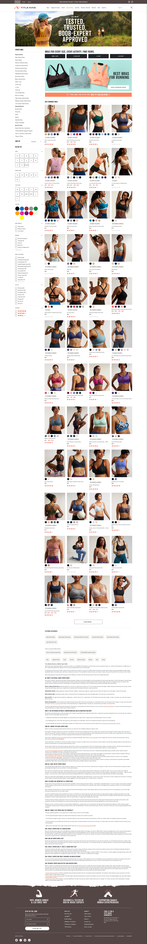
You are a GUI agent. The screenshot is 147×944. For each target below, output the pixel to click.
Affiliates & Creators (70, 921)
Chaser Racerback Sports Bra (74, 183)
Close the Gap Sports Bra (51, 759)
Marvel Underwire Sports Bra (96, 226)
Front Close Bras (94, 737)
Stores (29, 2)
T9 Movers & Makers (70, 924)
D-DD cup (77, 56)
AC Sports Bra (70, 312)
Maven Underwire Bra (50, 438)
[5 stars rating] (20, 311)
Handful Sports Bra (94, 140)
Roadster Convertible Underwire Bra (98, 607)
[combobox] (123, 7)
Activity (77, 7)
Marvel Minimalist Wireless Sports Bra (54, 567)
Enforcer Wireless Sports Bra (96, 395)
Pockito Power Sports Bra (52, 873)
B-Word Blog (68, 919)
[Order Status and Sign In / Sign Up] (129, 2)
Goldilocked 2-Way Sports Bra (96, 352)
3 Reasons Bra (48, 355)
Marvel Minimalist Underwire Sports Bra (122, 309)
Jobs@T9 (67, 916)
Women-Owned (85, 7)
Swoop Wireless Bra (117, 441)
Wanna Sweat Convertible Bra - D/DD (98, 441)
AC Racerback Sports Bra (118, 607)
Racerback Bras (19, 76)
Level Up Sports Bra (117, 226)
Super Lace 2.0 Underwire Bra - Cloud (98, 528)
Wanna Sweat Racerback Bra (52, 398)
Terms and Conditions (77, 936)
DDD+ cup (55, 56)
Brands (94, 7)
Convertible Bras (19, 92)
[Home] (25, 7)
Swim (63, 7)
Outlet (23, 2)
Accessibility (129, 936)
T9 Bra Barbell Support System (23, 130)
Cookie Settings (120, 936)
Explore (104, 7)
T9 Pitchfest (67, 927)
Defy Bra (69, 269)
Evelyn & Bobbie (19, 122)
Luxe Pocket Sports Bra (95, 183)
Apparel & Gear (55, 7)
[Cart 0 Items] (132, 2)
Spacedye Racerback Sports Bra (75, 395)
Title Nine (17, 2)
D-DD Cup (18, 84)
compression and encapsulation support (110, 723)
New (48, 7)
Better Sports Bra (49, 269)
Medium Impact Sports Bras (23, 101)
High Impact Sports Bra (74, 733)
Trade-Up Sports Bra (117, 567)
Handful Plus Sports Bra (51, 226)
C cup (98, 56)
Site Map (68, 936)
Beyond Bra (114, 269)
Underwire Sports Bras (21, 65)
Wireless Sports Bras (21, 68)
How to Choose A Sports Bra (53, 652)
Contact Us (87, 921)
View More (18, 249)
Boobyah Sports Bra (50, 528)
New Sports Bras (20, 57)
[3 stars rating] (20, 315)
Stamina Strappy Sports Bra (96, 312)
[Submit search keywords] (131, 7)
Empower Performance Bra (96, 567)
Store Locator (88, 927)
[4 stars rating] (20, 313)
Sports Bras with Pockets (113, 637)
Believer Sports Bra (72, 226)
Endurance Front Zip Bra (118, 481)
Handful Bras (19, 120)
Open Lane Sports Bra (50, 140)
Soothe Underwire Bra (72, 524)
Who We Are (68, 913)
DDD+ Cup (18, 82)
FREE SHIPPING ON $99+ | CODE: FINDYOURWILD (73, 2)
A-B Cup (17, 90)
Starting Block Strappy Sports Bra (53, 312)
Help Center (87, 913)
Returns (86, 919)
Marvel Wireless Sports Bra (74, 607)
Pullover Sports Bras (61, 737)
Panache (17, 111)
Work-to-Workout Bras (21, 62)
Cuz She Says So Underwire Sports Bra (121, 355)
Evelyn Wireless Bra (94, 485)
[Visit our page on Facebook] (20, 940)
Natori (17, 117)
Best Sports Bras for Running (81, 637)
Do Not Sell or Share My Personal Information (104, 936)
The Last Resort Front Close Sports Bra (121, 398)
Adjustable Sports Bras (21, 73)
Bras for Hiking (19, 95)
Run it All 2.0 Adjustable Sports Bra (53, 750)
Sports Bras (70, 7)
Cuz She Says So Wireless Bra (119, 183)
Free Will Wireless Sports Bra (52, 611)
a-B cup (120, 56)
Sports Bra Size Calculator (22, 128)
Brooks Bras (18, 109)
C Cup (17, 87)
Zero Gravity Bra (49, 481)
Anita (16, 114)
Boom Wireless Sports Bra (73, 140)
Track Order (87, 916)
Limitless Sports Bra (117, 140)
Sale (99, 7)
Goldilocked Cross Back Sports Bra (53, 753)
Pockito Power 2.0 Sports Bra (52, 183)
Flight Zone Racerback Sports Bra (53, 756)
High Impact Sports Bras (22, 98)
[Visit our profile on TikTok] (29, 940)
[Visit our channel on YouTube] (25, 940)
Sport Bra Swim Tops (51, 642)
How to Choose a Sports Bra (23, 133)
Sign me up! (37, 928)
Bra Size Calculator (109, 706)
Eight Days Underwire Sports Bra (75, 481)
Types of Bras (19, 136)
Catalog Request (88, 924)
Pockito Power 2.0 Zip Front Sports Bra (55, 876)
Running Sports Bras (21, 71)
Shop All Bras (19, 54)
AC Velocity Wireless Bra (73, 567)
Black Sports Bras (20, 79)
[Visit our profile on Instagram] (16, 940)
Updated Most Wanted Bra (73, 355)
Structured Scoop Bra (94, 269)
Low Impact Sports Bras (22, 103)
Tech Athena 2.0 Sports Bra (74, 441)
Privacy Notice (88, 936)
